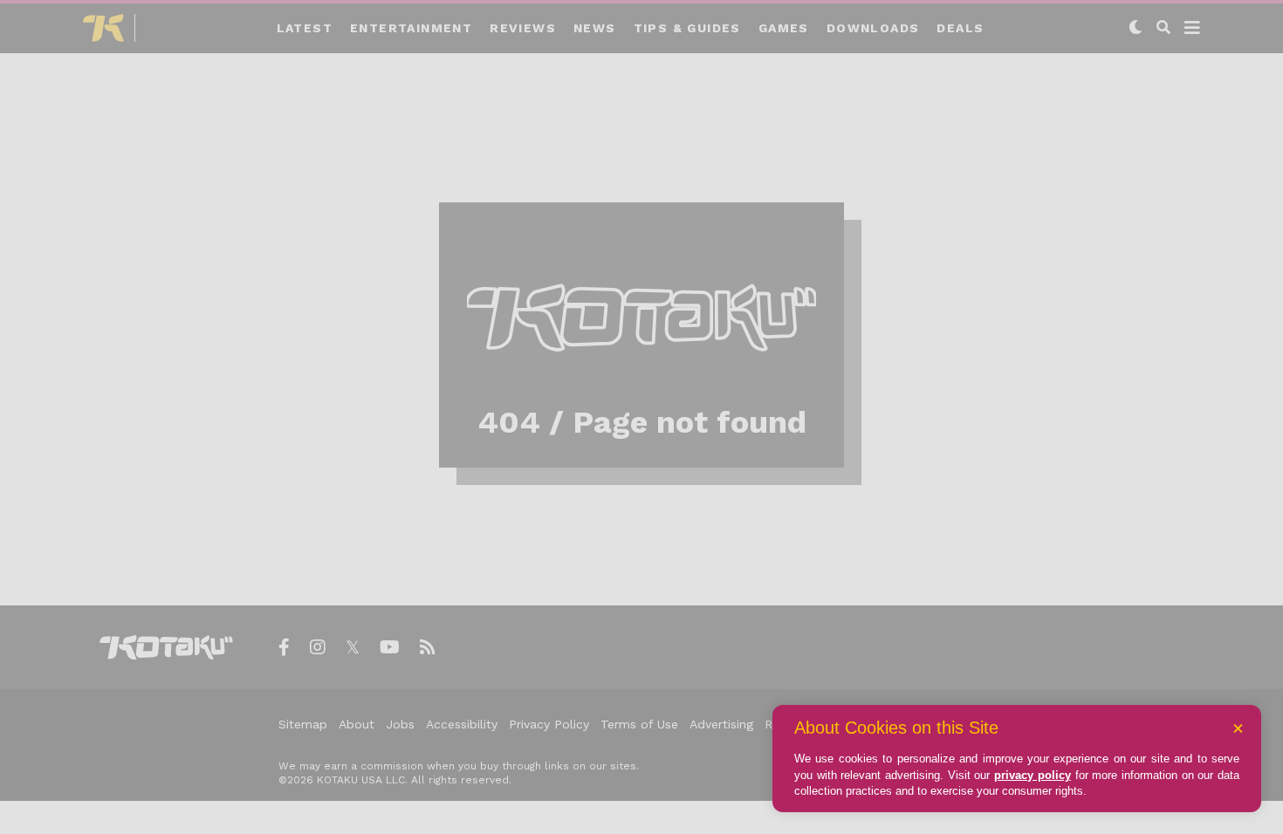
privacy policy (1032, 775)
